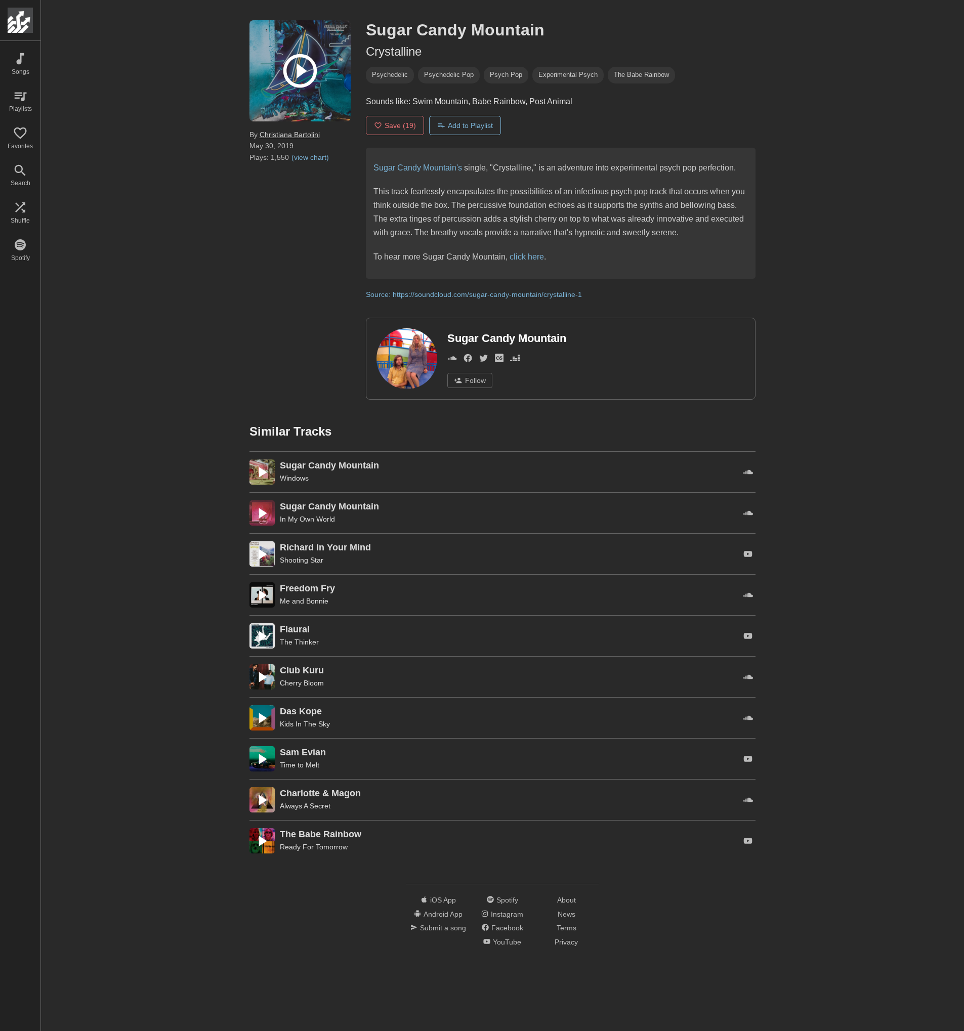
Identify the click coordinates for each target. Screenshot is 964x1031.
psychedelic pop (449, 74)
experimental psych (568, 74)
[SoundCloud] (452, 360)
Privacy (566, 942)
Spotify (507, 900)
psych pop (506, 74)
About (566, 900)
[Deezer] (515, 360)
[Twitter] (483, 360)
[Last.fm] (499, 360)
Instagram (507, 914)
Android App (443, 914)
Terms (566, 928)
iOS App (443, 900)
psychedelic (390, 74)
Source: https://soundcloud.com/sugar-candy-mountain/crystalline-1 (474, 294)
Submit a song (443, 928)
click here (527, 256)
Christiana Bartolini (290, 135)
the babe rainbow (641, 74)
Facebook (507, 928)
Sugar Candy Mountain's (417, 167)
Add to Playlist (470, 125)
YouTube (507, 942)
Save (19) (400, 125)
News (566, 914)
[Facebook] (468, 360)
